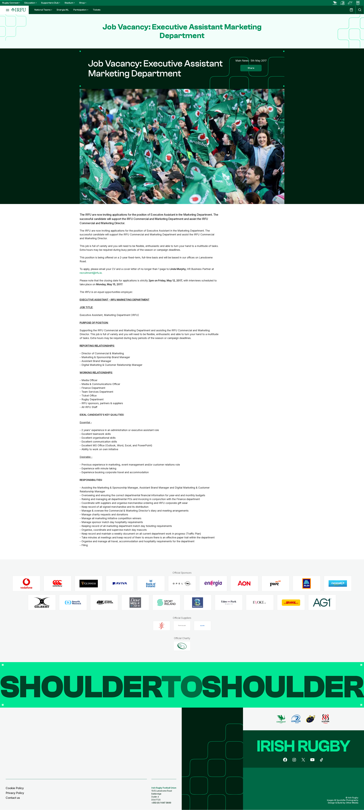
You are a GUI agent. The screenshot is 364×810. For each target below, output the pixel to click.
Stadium (69, 3)
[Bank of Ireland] (151, 583)
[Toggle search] (359, 10)
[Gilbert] (42, 602)
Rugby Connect (10, 3)
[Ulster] (358, 3)
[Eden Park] (229, 602)
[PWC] (275, 583)
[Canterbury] (57, 583)
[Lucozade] (338, 583)
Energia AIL (63, 10)
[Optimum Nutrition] (104, 602)
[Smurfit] (73, 602)
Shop (82, 3)
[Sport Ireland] (166, 602)
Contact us (13, 797)
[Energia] (213, 583)
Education (29, 3)
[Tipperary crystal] (182, 625)
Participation (80, 10)
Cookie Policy (15, 788)
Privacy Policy (15, 793)
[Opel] (182, 583)
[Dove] (135, 602)
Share (251, 68)
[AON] (244, 583)
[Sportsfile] (202, 625)
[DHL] (291, 602)
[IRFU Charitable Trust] (182, 646)
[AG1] (322, 602)
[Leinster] (342, 3)
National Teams (42, 10)
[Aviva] (120, 583)
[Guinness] (88, 583)
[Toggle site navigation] (5, 10)
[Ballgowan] (197, 602)
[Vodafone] (26, 583)
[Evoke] (260, 602)
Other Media (352, 802)
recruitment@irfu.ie (91, 272)
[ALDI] (306, 583)
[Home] (18, 10)
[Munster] (350, 3)
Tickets (96, 10)
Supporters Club (50, 3)
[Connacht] (335, 3)
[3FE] (161, 625)
